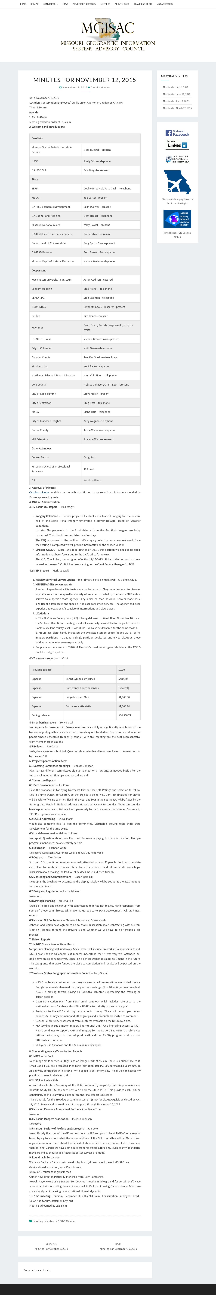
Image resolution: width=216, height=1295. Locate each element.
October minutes (39, 492)
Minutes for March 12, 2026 (177, 108)
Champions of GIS (143, 4)
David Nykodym (100, 87)
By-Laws (35, 4)
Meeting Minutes (43, 1221)
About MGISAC (122, 4)
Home (23, 4)
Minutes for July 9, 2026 (175, 87)
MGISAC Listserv (165, 4)
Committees (49, 4)
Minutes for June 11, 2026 (176, 94)
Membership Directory (84, 4)
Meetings (105, 4)
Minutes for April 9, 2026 (176, 101)
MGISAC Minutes (65, 1221)
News (65, 4)
